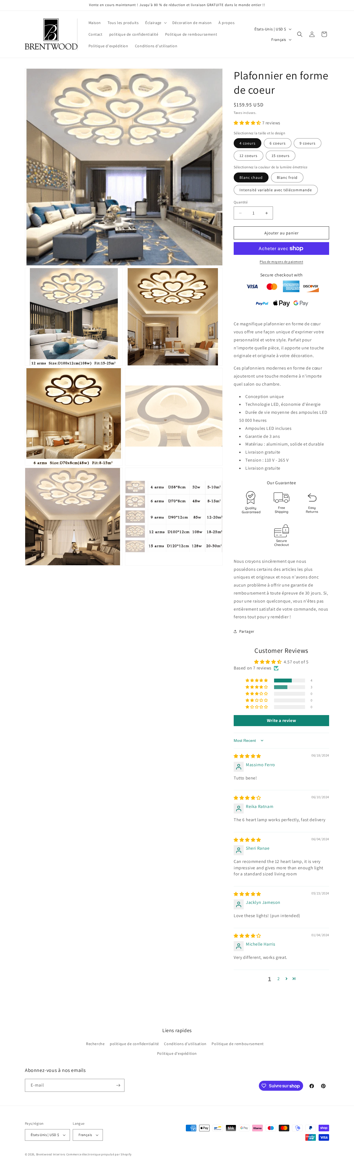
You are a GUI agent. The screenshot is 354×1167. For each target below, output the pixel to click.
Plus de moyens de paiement (281, 262)
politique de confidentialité (134, 1043)
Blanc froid (287, 177)
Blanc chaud (251, 177)
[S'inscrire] (118, 1085)
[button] (155, 22)
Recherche (95, 1043)
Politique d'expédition (177, 1053)
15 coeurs (281, 155)
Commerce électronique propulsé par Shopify (99, 1154)
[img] (247, 756)
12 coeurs (248, 155)
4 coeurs (248, 143)
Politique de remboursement (238, 1043)
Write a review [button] (281, 720)
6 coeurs (278, 143)
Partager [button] (246, 631)
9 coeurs (308, 143)
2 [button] (278, 979)
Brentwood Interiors (51, 1154)
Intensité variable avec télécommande (276, 189)
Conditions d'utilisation (185, 1043)
